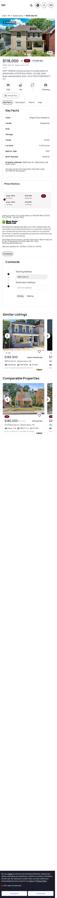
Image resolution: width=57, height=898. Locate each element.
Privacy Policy (42, 881)
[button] (22, 61)
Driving (20, 296)
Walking (30, 296)
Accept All (14, 893)
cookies (10, 874)
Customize (40, 893)
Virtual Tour (12, 95)
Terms (31, 881)
